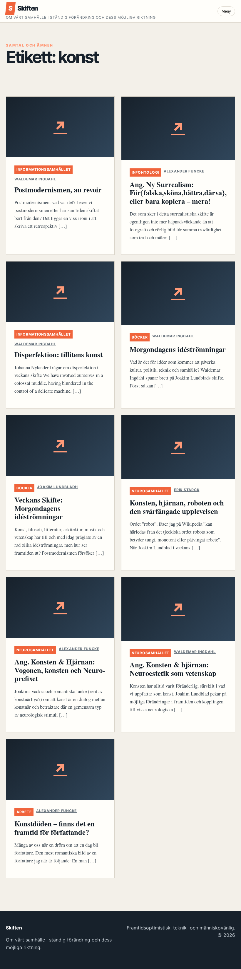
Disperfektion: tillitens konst (58, 354)
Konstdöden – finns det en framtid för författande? (54, 827)
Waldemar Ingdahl (35, 179)
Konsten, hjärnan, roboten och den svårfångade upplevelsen (177, 506)
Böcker (140, 337)
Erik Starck (186, 490)
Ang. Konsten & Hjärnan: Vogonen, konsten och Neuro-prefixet (59, 669)
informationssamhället (43, 169)
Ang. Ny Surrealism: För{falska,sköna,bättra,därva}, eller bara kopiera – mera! (178, 192)
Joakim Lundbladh (57, 487)
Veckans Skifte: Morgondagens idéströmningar (38, 508)
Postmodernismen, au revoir (57, 189)
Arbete (23, 812)
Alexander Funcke (184, 171)
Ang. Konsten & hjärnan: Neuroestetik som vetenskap (173, 668)
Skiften (23, 8)
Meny (226, 11)
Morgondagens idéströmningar (178, 349)
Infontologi (145, 172)
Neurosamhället (150, 491)
